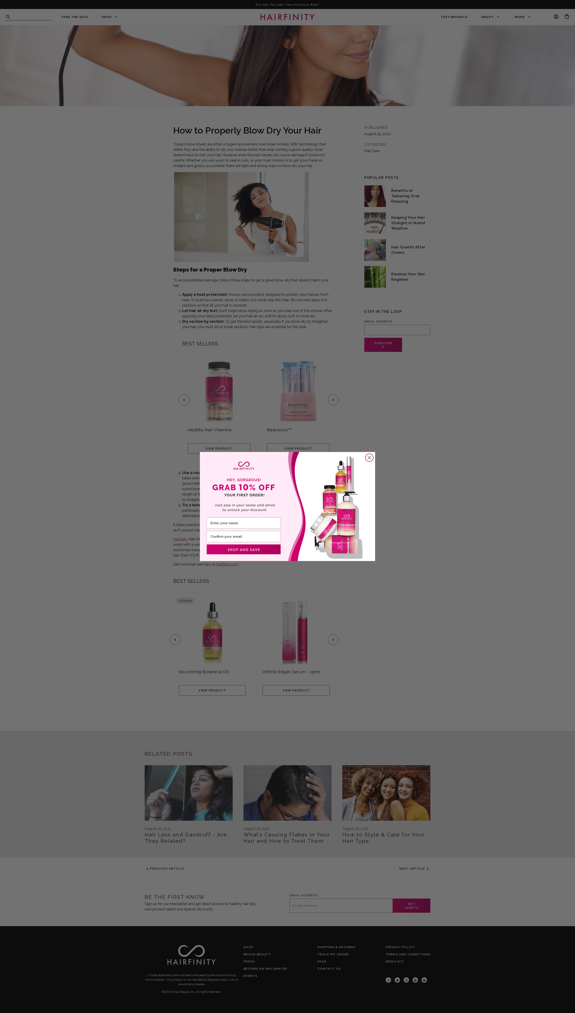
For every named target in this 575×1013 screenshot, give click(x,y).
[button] (244, 549)
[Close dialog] (369, 458)
